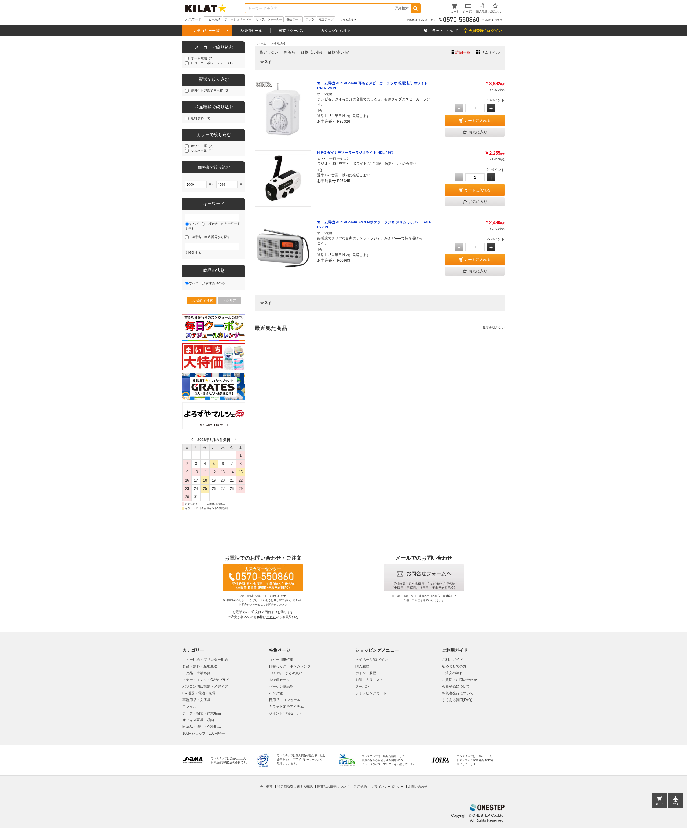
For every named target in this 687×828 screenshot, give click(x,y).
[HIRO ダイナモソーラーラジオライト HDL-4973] (283, 178)
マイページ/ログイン (371, 660)
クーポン (362, 686)
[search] (415, 8)
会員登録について (456, 686)
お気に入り (478, 132)
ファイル (189, 707)
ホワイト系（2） (203, 146)
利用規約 (360, 787)
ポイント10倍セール (285, 713)
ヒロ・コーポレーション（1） (213, 63)
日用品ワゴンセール (284, 700)
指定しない (269, 52)
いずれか (212, 224)
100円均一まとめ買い (285, 673)
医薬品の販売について (333, 787)
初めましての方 (454, 666)
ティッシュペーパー (238, 19)
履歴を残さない (493, 327)
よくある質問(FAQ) (457, 700)
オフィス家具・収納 (198, 720)
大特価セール (251, 30)
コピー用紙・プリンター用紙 (205, 660)
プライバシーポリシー (387, 787)
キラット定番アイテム (286, 707)
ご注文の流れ (452, 673)
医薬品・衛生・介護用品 (201, 727)
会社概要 (266, 787)
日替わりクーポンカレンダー (291, 666)
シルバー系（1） (203, 151)
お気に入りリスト (369, 680)
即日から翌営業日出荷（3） (211, 91)
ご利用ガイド (452, 660)
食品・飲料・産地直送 (199, 666)
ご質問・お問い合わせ (459, 680)
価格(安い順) (311, 52)
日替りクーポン (291, 30)
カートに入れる (477, 120)
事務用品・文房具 (196, 700)
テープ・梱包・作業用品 (201, 713)
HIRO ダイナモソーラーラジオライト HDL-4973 (355, 153)
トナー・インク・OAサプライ (205, 680)
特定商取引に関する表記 (295, 787)
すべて (194, 224)
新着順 (289, 52)
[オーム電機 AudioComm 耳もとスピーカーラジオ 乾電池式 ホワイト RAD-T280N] (283, 109)
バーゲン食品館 (281, 686)
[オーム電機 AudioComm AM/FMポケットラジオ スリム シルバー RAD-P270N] (283, 248)
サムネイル (490, 52)
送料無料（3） (201, 118)
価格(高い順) (338, 52)
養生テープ (293, 19)
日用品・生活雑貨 (196, 673)
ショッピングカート (371, 693)
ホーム (261, 43)
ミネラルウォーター (268, 19)
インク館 (276, 693)
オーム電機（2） (203, 58)
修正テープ (326, 19)
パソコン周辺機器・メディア (205, 686)
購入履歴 (362, 666)
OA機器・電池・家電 (198, 693)
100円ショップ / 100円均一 (203, 733)
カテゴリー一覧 (206, 30)
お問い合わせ (417, 787)
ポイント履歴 (365, 673)
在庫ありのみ (215, 283)
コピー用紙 (213, 19)
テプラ (309, 19)
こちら (271, 617)
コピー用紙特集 (281, 660)
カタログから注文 (336, 30)
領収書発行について (457, 693)
